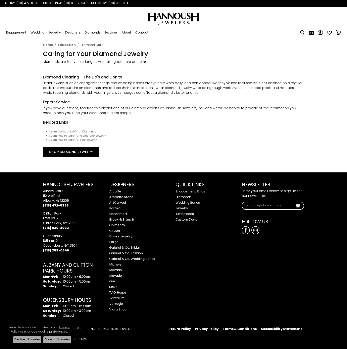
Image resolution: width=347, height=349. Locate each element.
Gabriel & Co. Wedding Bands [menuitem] (132, 259)
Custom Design (187, 219)
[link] (21, 3)
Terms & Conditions (240, 329)
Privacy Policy (207, 329)
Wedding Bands (188, 203)
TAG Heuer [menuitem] (117, 292)
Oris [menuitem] (112, 281)
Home (48, 45)
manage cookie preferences (45, 332)
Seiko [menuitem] (113, 287)
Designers (73, 32)
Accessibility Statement (281, 329)
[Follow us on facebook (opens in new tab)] (246, 230)
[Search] (302, 33)
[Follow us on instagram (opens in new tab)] (255, 230)
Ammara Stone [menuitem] (121, 197)
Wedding (37, 32)
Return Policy (179, 329)
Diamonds (92, 32)
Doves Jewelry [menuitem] (120, 236)
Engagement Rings (190, 191)
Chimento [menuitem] (117, 225)
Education (67, 45)
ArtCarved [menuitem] (117, 203)
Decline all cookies (27, 339)
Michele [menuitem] (115, 264)
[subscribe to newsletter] (298, 205)
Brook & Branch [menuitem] (121, 219)
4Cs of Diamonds (84, 132)
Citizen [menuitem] (114, 231)
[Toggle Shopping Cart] (338, 33)
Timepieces (185, 214)
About (126, 32)
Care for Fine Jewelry (82, 140)
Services (111, 32)
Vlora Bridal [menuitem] (118, 309)
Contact (142, 32)
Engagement (16, 32)
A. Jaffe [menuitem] (115, 191)
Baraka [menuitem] (114, 208)
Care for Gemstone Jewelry (87, 136)
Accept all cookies (57, 339)
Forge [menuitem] (113, 242)
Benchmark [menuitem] (118, 214)
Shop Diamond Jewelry (71, 152)
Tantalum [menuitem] (117, 298)
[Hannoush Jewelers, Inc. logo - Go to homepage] (173, 17)
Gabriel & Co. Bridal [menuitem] (124, 247)
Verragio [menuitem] (116, 304)
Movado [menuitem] (115, 270)
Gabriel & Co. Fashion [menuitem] (126, 253)
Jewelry (54, 32)
